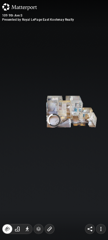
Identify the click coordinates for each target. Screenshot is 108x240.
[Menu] (101, 229)
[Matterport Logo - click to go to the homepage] (19, 7)
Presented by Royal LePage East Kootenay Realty (38, 20)
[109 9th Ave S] (54, 120)
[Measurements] (50, 229)
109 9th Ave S (12, 15)
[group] (17, 229)
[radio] (7, 229)
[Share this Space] (90, 229)
